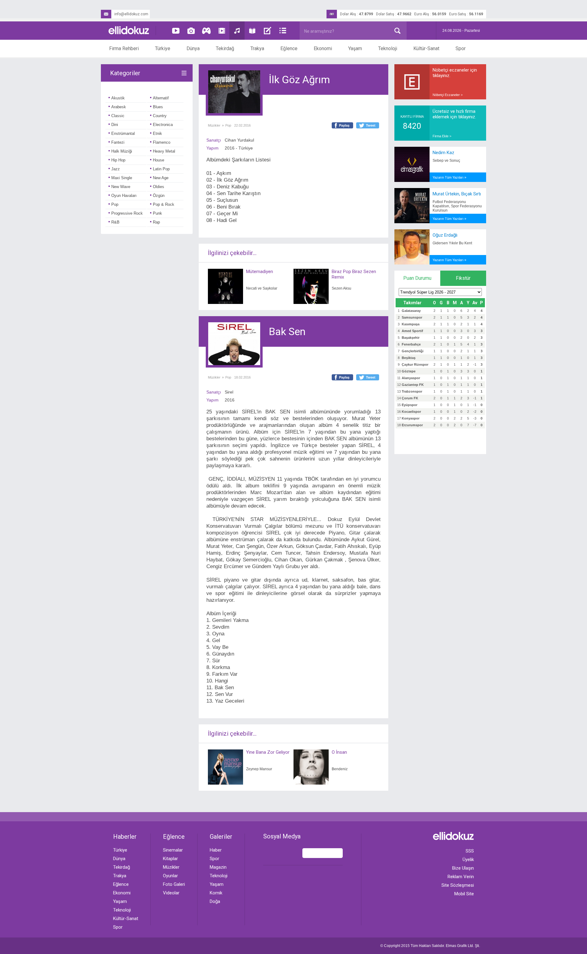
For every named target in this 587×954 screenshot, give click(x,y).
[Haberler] (282, 30)
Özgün (158, 195)
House (158, 160)
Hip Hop (118, 160)
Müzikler (214, 125)
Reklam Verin (461, 876)
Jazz (115, 169)
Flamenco (161, 142)
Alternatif (161, 98)
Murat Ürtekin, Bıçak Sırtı (457, 194)
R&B (115, 222)
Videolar (171, 893)
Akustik (118, 98)
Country (160, 115)
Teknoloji (387, 48)
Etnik (157, 133)
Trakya (257, 48)
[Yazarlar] (267, 30)
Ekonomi (323, 48)
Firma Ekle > (442, 136)
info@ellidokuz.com (131, 14)
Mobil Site (464, 894)
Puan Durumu (417, 278)
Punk (157, 213)
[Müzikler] (237, 30)
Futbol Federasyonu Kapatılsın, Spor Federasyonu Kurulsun (457, 206)
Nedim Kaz (443, 152)
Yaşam (355, 48)
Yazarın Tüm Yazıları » (449, 177)
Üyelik (468, 859)
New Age (160, 178)
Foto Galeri (174, 884)
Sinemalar (173, 850)
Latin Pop (161, 169)
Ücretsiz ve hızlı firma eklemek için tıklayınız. (454, 114)
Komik (216, 893)
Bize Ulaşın (463, 868)
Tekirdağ (225, 48)
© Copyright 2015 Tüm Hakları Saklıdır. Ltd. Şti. (430, 946)
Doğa (215, 901)
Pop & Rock (163, 204)
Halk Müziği (121, 151)
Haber (216, 850)
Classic (117, 115)
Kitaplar (170, 858)
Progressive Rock (127, 213)
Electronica (163, 124)
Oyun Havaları (124, 195)
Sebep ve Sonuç (446, 160)
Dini (114, 124)
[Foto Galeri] (191, 30)
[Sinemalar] (221, 30)
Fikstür (463, 278)
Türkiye (162, 48)
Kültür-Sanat (426, 48)
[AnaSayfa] (129, 30)
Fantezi (117, 142)
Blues (158, 107)
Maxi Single (121, 178)
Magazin (218, 867)
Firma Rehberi (124, 48)
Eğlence (288, 48)
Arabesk (118, 107)
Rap (156, 222)
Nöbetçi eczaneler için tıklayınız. (455, 72)
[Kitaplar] (252, 30)
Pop (114, 204)
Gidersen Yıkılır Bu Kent (452, 243)
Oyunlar (170, 875)
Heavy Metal (164, 151)
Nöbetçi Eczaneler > (448, 95)
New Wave (120, 186)
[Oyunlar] (206, 30)
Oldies (158, 186)
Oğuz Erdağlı (445, 235)
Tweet (370, 125)
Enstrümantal (123, 133)
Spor (461, 48)
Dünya (193, 48)
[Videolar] (175, 30)
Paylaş (344, 125)
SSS (470, 851)
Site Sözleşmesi (457, 885)
